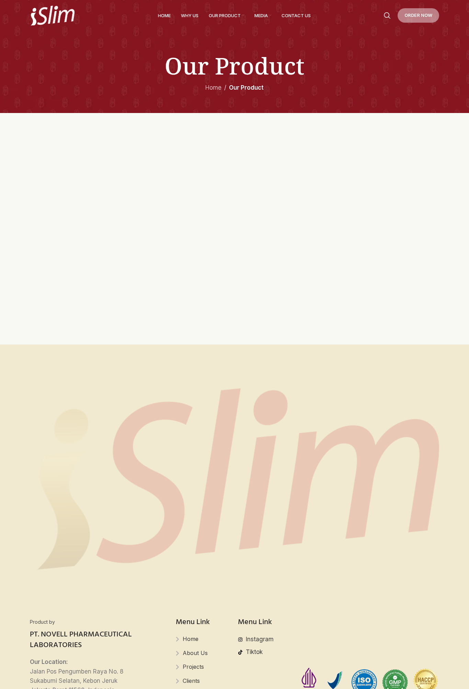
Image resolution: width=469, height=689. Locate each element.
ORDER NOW (418, 15)
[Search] (387, 15)
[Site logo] (52, 15)
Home (213, 87)
